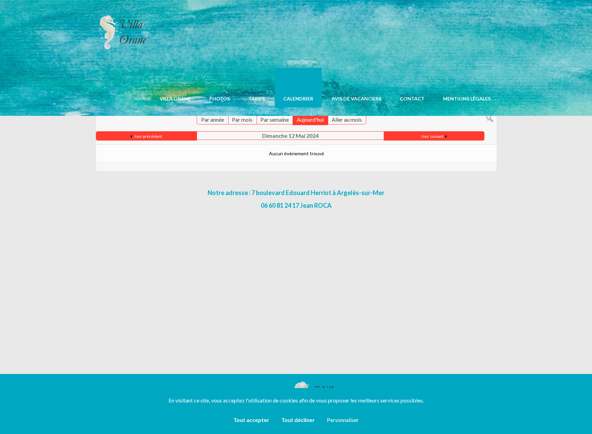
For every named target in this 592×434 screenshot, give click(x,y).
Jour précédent (148, 136)
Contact (412, 98)
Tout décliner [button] (298, 420)
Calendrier (298, 98)
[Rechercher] (489, 117)
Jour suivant (432, 136)
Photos (219, 98)
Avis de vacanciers (356, 98)
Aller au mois (347, 119)
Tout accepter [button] (251, 420)
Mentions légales (467, 98)
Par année (212, 119)
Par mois (242, 119)
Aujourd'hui (310, 119)
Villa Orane (175, 98)
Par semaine (274, 119)
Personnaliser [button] (343, 420)
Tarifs (256, 98)
